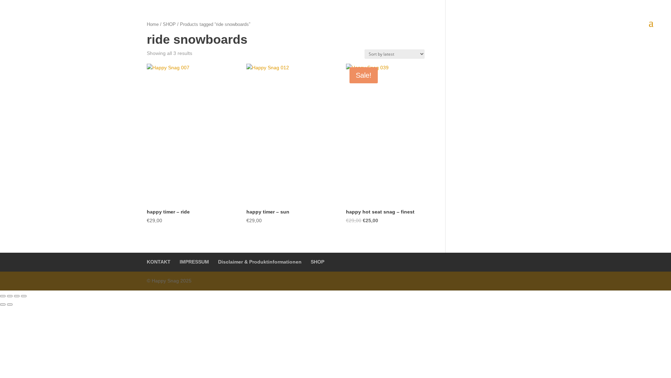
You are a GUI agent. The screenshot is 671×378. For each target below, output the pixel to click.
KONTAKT (159, 262)
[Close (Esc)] (3, 296)
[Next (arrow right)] (10, 304)
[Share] (10, 296)
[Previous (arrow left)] (3, 304)
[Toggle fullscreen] (17, 296)
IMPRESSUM (194, 262)
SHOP (317, 262)
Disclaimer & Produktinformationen (260, 262)
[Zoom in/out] (24, 296)
